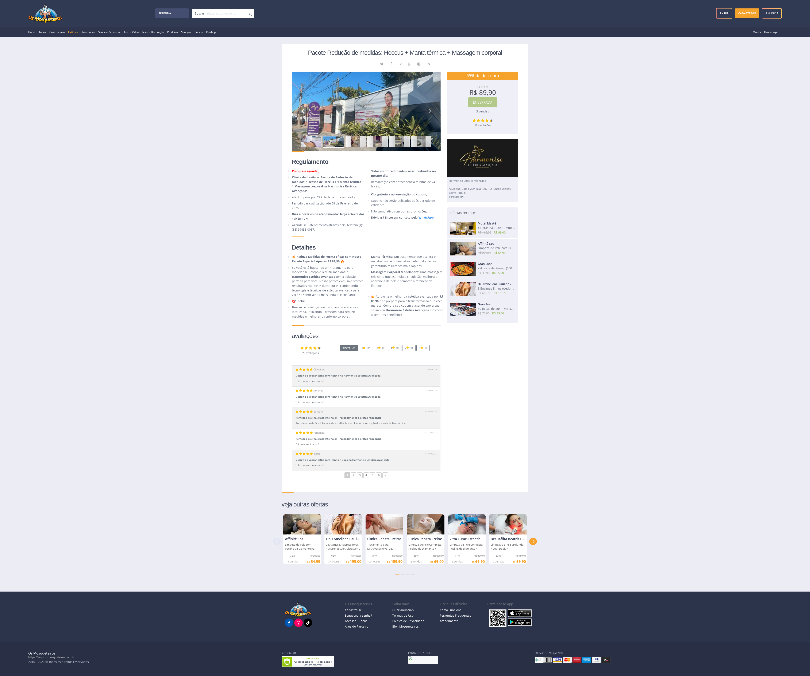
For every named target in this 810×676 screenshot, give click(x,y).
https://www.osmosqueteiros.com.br (51, 657)
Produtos (172, 32)
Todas (42, 32)
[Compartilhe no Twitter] (382, 64)
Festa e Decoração (153, 32)
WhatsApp (426, 217)
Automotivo (88, 32)
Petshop (211, 32)
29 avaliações (310, 353)
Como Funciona (451, 610)
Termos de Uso (402, 615)
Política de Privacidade (408, 621)
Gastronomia (57, 32)
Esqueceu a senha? (358, 615)
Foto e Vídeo (131, 32)
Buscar (199, 13)
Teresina (165, 13)
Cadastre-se (353, 610)
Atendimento (449, 621)
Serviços (186, 32)
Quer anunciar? (403, 610)
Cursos (198, 32)
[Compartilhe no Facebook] (391, 64)
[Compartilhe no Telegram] (419, 64)
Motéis (757, 32)
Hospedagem (772, 32)
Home (31, 32)
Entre (724, 13)
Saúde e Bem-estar (109, 32)
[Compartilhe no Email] (400, 64)
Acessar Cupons (356, 621)
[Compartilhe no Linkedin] (428, 64)
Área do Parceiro (356, 626)
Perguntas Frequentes (455, 615)
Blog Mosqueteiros (405, 626)
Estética (73, 32)
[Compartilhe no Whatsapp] (409, 64)
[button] (303, 111)
